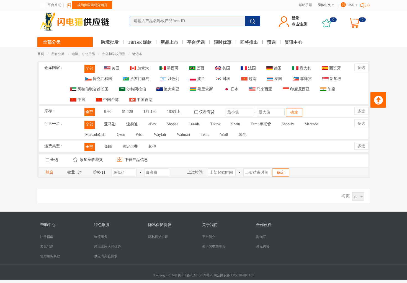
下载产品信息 (135, 160)
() (368, 5)
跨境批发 (110, 42)
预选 (271, 42)
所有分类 (58, 54)
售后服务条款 (50, 256)
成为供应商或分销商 (92, 5)
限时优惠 (222, 42)
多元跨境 (262, 246)
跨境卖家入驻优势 (107, 246)
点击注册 (299, 24)
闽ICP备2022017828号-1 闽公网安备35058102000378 (215, 275)
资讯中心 (293, 42)
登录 (295, 18)
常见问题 (46, 246)
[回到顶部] (378, 100)
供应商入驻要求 (105, 256)
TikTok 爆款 (140, 42)
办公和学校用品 (114, 54)
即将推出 (249, 42)
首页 (40, 54)
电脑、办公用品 (84, 54)
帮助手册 (305, 5)
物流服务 (100, 237)
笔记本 (137, 54)
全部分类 (52, 42)
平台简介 (208, 237)
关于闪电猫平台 (213, 246)
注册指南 (46, 237)
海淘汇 (261, 237)
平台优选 (196, 42)
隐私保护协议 (158, 237)
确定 (294, 112)
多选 (361, 68)
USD (350, 5)
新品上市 (169, 42)
